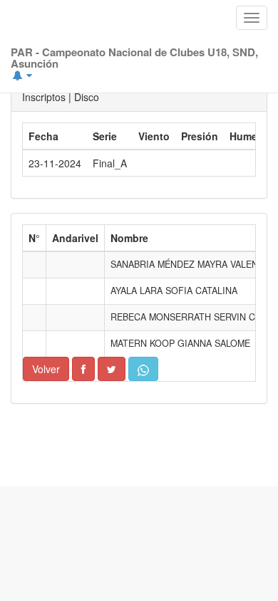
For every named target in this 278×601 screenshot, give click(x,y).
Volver (46, 369)
